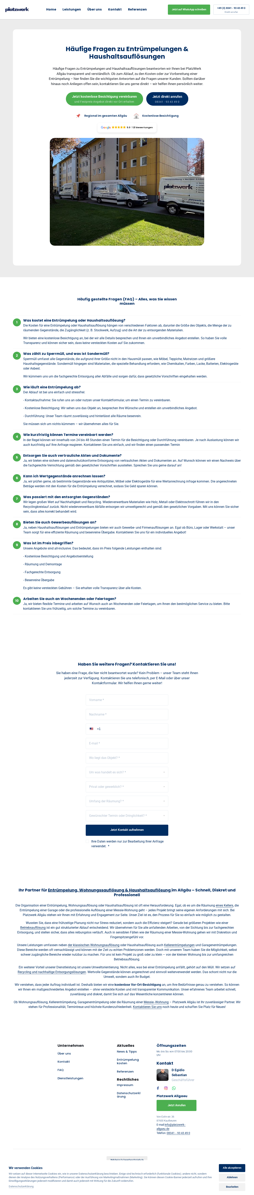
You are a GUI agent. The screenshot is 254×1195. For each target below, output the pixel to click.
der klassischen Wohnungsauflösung (93, 945)
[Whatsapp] (174, 1088)
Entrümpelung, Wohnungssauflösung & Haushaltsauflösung (109, 890)
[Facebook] (159, 1088)
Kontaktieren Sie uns (147, 1007)
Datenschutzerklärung (21, 1186)
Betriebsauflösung (33, 927)
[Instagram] (167, 1088)
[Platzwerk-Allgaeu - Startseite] (17, 10)
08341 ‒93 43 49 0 (178, 1133)
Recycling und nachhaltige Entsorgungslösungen (52, 972)
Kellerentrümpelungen (179, 945)
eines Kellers (224, 905)
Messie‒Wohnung (156, 1002)
